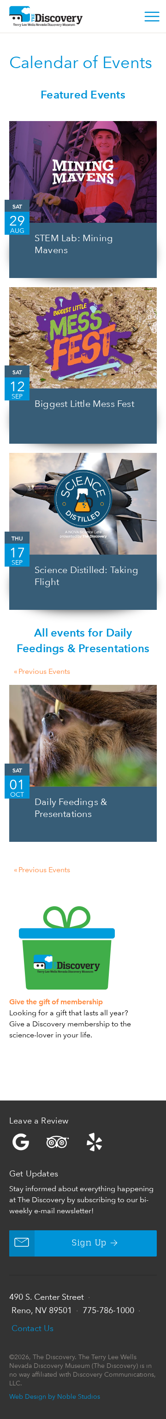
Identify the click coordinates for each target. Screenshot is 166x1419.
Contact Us (32, 1328)
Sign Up (89, 1243)
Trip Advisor (57, 1141)
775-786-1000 (108, 1310)
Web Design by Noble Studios (54, 1396)
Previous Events (42, 671)
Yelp (83, 1141)
